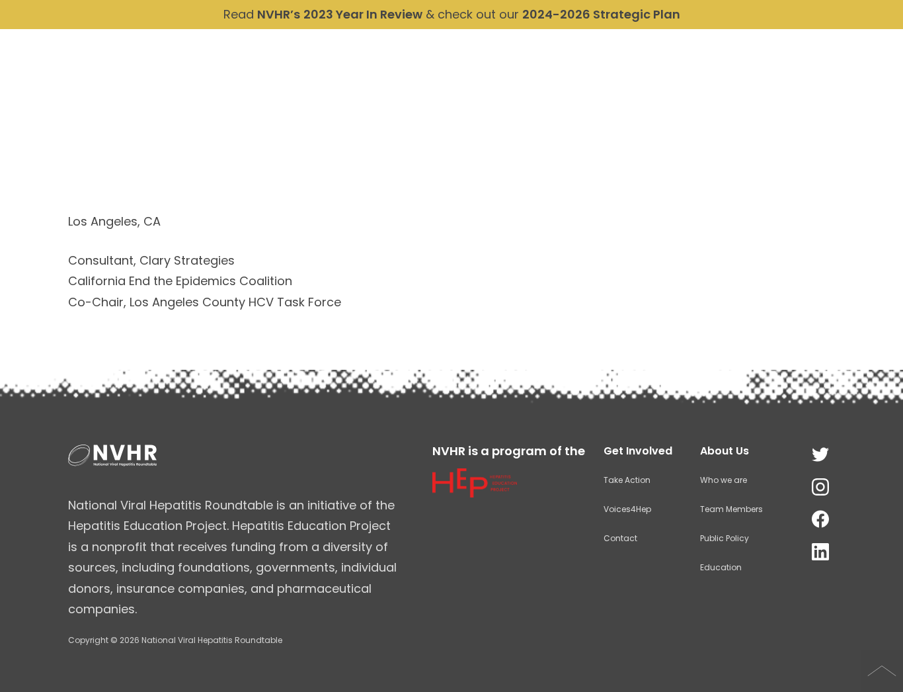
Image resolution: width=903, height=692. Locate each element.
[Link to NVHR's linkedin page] (820, 552)
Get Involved (638, 450)
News (756, 81)
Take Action (833, 81)
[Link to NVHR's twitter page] (820, 455)
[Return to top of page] (882, 671)
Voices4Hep (627, 509)
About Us (607, 81)
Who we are (723, 480)
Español (693, 51)
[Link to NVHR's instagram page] (820, 487)
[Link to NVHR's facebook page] (820, 519)
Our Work (688, 81)
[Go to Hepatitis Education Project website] (474, 493)
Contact (846, 51)
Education (721, 567)
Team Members (731, 509)
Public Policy (724, 538)
